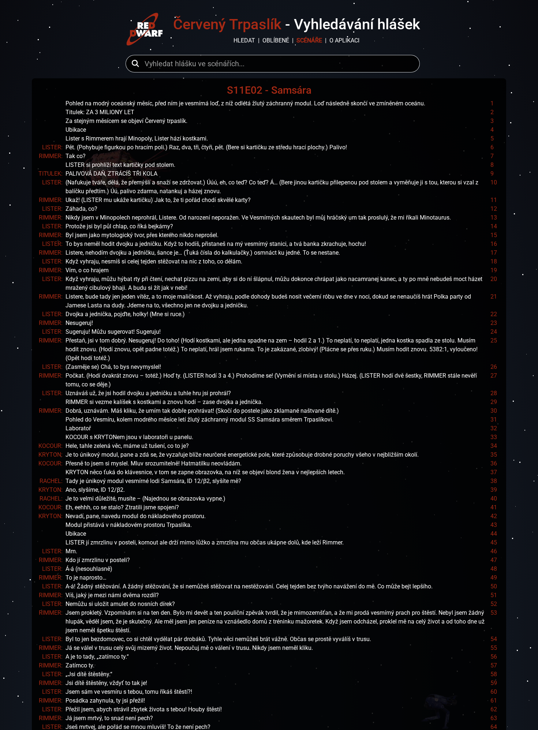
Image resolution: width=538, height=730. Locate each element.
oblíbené (275, 40)
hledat (244, 40)
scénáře (309, 40)
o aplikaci (344, 40)
